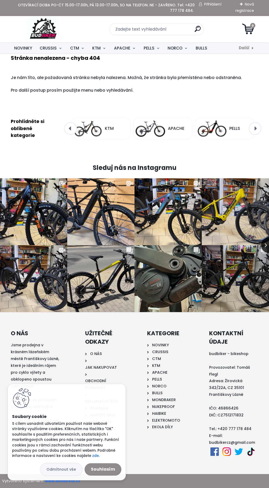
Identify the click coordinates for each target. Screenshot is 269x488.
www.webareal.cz (62, 481)
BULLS (201, 48)
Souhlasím (103, 469)
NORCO (175, 48)
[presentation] (70, 128)
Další (244, 48)
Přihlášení (212, 4)
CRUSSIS (48, 48)
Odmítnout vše (61, 469)
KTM (96, 48)
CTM (74, 48)
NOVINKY (23, 48)
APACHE (122, 48)
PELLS (149, 48)
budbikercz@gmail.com (232, 442)
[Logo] (43, 29)
